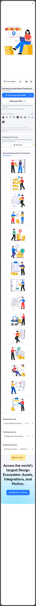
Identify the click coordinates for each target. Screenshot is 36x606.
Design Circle (7, 91)
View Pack (6, 155)
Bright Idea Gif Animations (14, 436)
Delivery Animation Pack (21, 127)
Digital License (20, 109)
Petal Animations (27, 449)
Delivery (21, 129)
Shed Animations (11, 449)
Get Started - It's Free (18, 492)
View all (32, 114)
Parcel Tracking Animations (13, 423)
